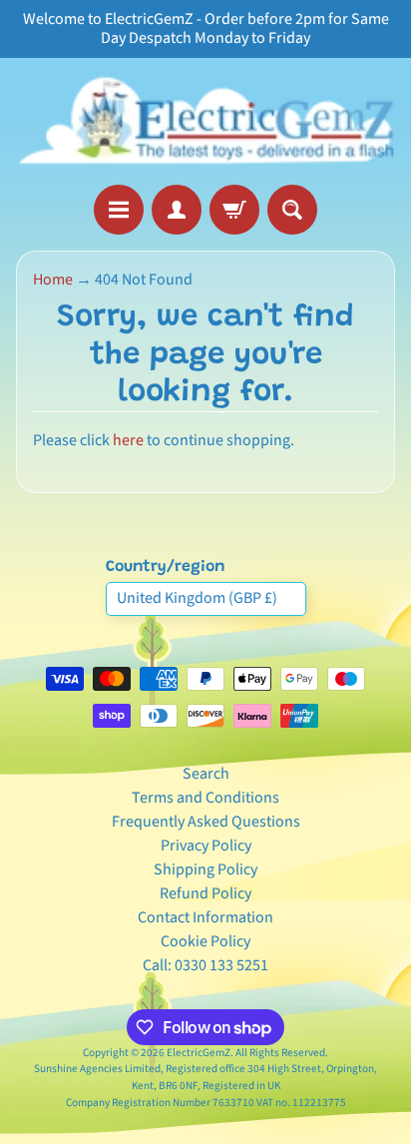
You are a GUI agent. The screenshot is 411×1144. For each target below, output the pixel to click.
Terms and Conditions (205, 798)
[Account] (177, 210)
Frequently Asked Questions (206, 822)
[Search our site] (292, 210)
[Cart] (234, 210)
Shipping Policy (205, 869)
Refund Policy (205, 893)
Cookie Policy (205, 941)
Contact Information (205, 917)
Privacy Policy (206, 846)
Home (53, 279)
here (128, 440)
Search (206, 774)
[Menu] (119, 210)
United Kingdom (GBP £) (197, 598)
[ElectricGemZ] (205, 121)
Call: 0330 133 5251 (205, 965)
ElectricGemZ (198, 1052)
